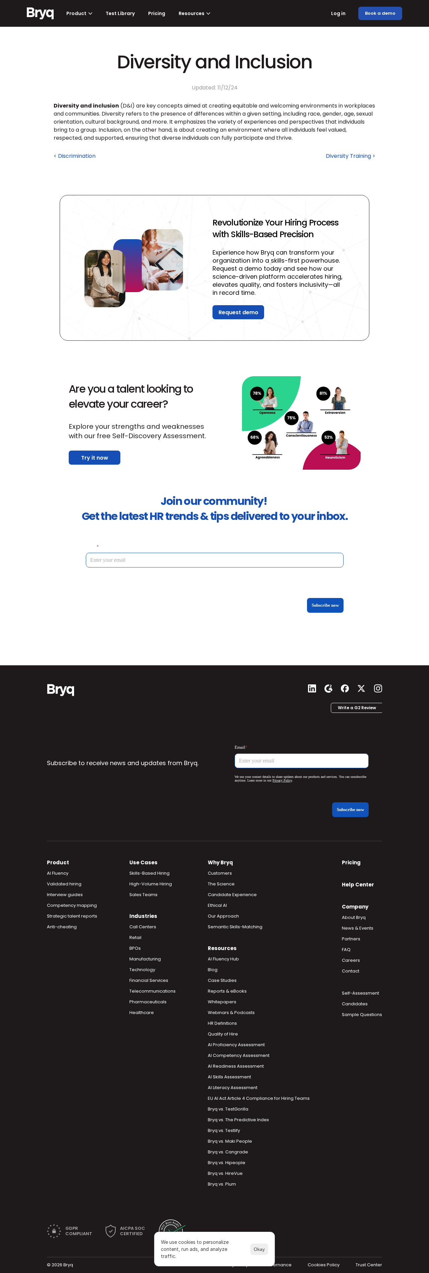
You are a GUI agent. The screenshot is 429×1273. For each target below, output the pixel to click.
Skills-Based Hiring (149, 873)
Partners (351, 939)
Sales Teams (143, 894)
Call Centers (142, 927)
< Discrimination (75, 156)
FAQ (346, 949)
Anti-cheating (62, 927)
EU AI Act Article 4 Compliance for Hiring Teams (259, 1098)
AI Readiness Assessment (236, 1066)
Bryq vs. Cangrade (228, 1152)
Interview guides (65, 894)
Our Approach (223, 916)
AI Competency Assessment (238, 1055)
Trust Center (369, 1265)
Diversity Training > (350, 156)
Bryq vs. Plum (222, 1184)
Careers (351, 960)
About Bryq (354, 917)
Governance (278, 1265)
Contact (350, 971)
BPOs (135, 948)
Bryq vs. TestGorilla (228, 1109)
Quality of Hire (223, 1034)
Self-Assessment (360, 993)
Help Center (358, 884)
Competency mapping (72, 905)
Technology (142, 969)
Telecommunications (152, 991)
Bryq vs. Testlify (224, 1130)
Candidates (355, 1004)
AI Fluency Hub (223, 959)
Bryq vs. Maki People (230, 1141)
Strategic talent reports (72, 916)
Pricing (351, 862)
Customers (220, 873)
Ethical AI (217, 905)
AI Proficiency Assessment (236, 1045)
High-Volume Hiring (150, 884)
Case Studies (222, 980)
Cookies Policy (324, 1265)
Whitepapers (222, 1002)
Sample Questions (362, 1014)
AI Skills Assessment (229, 1077)
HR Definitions (222, 1023)
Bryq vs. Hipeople (226, 1162)
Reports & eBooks (227, 991)
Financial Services (148, 980)
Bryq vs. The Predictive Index (238, 1120)
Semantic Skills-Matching (235, 927)
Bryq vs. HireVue (225, 1173)
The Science (221, 884)
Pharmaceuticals (148, 1002)
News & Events (357, 928)
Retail (135, 937)
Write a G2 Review (357, 708)
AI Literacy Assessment (232, 1087)
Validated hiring (64, 884)
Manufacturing (145, 959)
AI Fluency (57, 873)
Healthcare (141, 1012)
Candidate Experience (232, 894)
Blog (213, 969)
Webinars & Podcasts (231, 1012)
